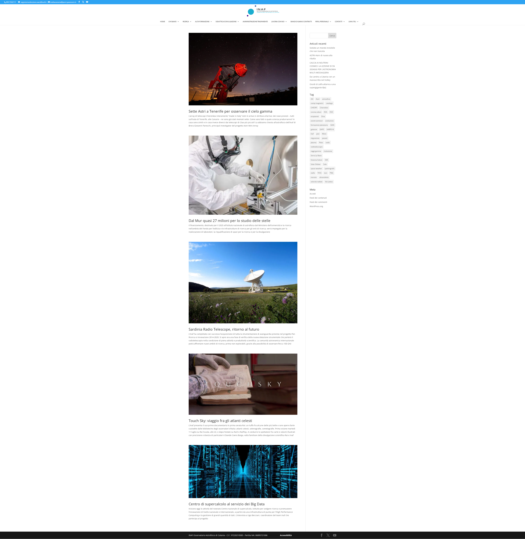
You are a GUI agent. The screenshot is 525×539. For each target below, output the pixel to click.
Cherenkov (324, 107)
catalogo (329, 103)
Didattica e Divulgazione (226, 22)
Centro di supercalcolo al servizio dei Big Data (227, 504)
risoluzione (328, 151)
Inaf (312, 134)
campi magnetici (317, 103)
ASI (312, 99)
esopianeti (315, 116)
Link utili (352, 22)
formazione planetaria (319, 125)
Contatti (338, 22)
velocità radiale (316, 181)
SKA (326, 160)
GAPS (322, 129)
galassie (314, 129)
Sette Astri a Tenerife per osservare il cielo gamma (230, 111)
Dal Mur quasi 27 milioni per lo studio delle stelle (229, 220)
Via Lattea (329, 181)
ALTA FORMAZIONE (202, 22)
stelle (313, 173)
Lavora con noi (277, 22)
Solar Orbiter (316, 164)
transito (314, 177)
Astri (318, 99)
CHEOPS (314, 107)
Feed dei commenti (318, 202)
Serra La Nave (316, 155)
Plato (321, 142)
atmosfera (326, 99)
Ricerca (186, 22)
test (325, 173)
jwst (317, 134)
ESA (325, 112)
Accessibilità (286, 535)
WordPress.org (316, 206)
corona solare (316, 112)
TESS (319, 173)
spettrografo (329, 168)
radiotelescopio (317, 147)
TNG (331, 173)
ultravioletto (324, 177)
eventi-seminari (317, 121)
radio (328, 142)
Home (162, 22)
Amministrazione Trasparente (255, 22)
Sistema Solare (316, 160)
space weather (316, 168)
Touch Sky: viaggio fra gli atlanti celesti (220, 420)
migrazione (315, 138)
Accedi (313, 193)
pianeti (324, 138)
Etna (323, 116)
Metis (324, 134)
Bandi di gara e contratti (301, 22)
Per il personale (322, 22)
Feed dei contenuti (318, 197)
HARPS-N (330, 129)
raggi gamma (316, 151)
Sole (325, 164)
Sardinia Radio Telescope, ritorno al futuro (224, 329)
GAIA (332, 125)
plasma (313, 142)
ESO (331, 112)
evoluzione (329, 121)
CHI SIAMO (172, 22)
